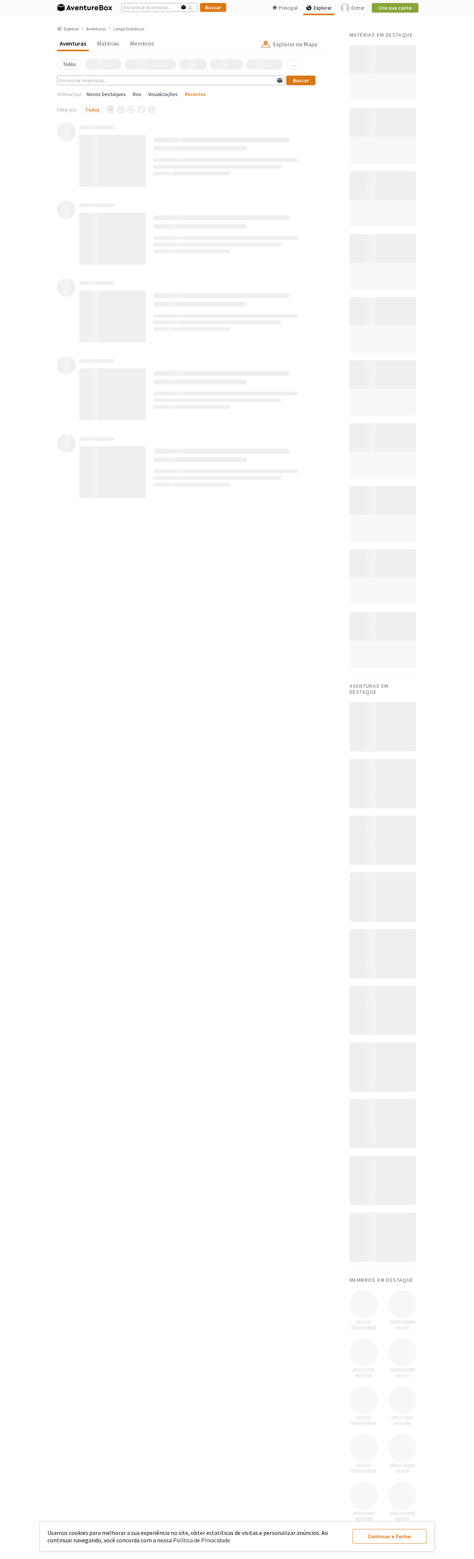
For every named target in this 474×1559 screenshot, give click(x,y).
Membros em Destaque (382, 1280)
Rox (137, 94)
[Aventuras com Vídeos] (131, 109)
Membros (142, 43)
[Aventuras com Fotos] (120, 109)
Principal (288, 7)
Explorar (323, 7)
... (294, 64)
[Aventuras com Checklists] (151, 109)
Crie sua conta (395, 7)
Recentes (195, 94)
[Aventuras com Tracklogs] (141, 109)
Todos (92, 109)
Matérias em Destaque (381, 34)
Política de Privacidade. (202, 1540)
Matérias (108, 43)
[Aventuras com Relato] (110, 109)
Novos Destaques (106, 94)
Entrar (358, 7)
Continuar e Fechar (389, 1536)
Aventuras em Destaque (369, 689)
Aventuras (73, 43)
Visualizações (163, 94)
